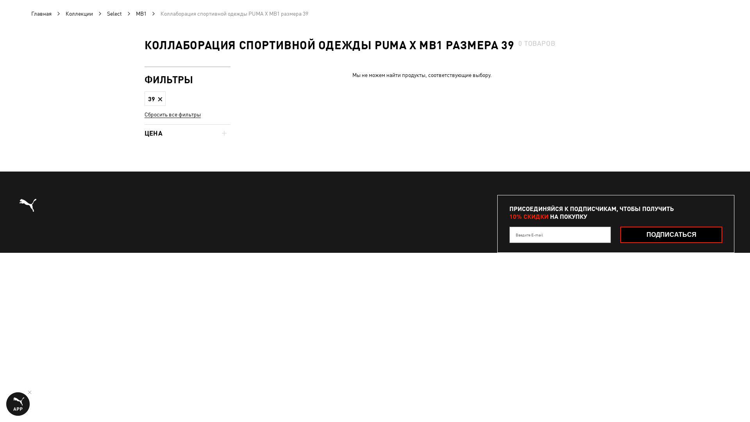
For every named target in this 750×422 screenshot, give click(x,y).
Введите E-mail (529, 234)
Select (114, 14)
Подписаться (671, 234)
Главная (41, 14)
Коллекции (79, 14)
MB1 (141, 14)
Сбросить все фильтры (173, 114)
